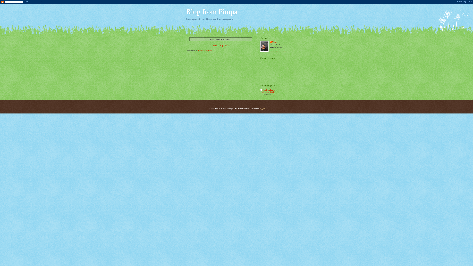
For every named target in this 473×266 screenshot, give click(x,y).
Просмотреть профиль (278, 51)
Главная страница (220, 45)
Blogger (261, 108)
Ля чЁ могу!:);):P (268, 92)
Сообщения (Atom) (205, 50)
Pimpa (274, 42)
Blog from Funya (268, 90)
